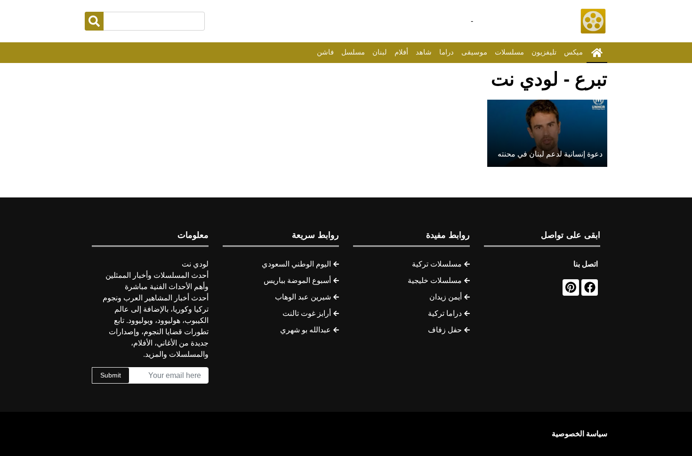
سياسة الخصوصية (579, 434)
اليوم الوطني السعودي (296, 264)
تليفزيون (543, 52)
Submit (110, 375)
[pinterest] (571, 287)
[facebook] (589, 287)
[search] (94, 21)
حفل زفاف (445, 330)
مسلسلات (509, 52)
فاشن (325, 52)
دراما (446, 52)
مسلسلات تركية (437, 264)
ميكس (573, 52)
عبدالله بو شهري (305, 330)
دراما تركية (445, 313)
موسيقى (474, 52)
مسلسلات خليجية (435, 280)
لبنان (379, 52)
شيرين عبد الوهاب (303, 297)
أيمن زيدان (445, 297)
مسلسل (353, 52)
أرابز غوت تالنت (306, 313)
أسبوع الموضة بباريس (297, 280)
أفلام (401, 52)
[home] (597, 52)
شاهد (424, 52)
